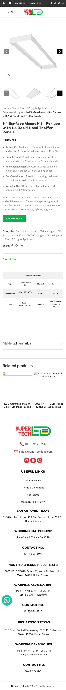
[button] (6, 51)
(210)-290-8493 (33, 554)
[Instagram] (39, 460)
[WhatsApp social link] (63, 3)
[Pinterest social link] (59, 3)
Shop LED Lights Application (35, 108)
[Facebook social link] (51, 3)
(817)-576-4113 (33, 611)
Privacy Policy (33, 480)
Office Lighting (55, 235)
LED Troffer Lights (35, 235)
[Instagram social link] (55, 3)
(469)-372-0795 (34, 671)
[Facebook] (26, 460)
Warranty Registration (33, 501)
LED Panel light (46, 231)
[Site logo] (33, 11)
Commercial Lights (13, 112)
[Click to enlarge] (9, 75)
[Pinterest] (33, 460)
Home (6, 108)
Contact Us (33, 494)
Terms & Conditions (33, 487)
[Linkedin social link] (22, 245)
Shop (14, 108)
